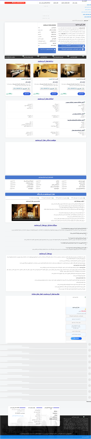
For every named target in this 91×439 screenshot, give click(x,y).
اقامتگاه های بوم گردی (53, 419)
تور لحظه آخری (55, 417)
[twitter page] (16, 419)
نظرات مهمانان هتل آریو (28, 57)
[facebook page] (23, 419)
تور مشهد (26, 427)
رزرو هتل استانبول (39, 427)
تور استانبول (21, 427)
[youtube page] (21, 419)
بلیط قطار (55, 411)
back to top (89, 401)
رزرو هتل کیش (32, 427)
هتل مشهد (55, 3)
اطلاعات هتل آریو (74, 57)
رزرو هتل (55, 415)
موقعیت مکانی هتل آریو (12, 57)
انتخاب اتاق (81, 93)
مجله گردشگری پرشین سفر (44, 3)
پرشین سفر (75, 3)
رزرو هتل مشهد (56, 427)
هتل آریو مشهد (82, 28)
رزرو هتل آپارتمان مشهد (48, 427)
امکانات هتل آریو (44, 57)
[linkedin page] (18, 419)
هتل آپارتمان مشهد (65, 3)
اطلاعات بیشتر (76, 338)
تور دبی (16, 427)
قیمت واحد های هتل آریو (58, 57)
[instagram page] (13, 419)
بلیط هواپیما (55, 413)
